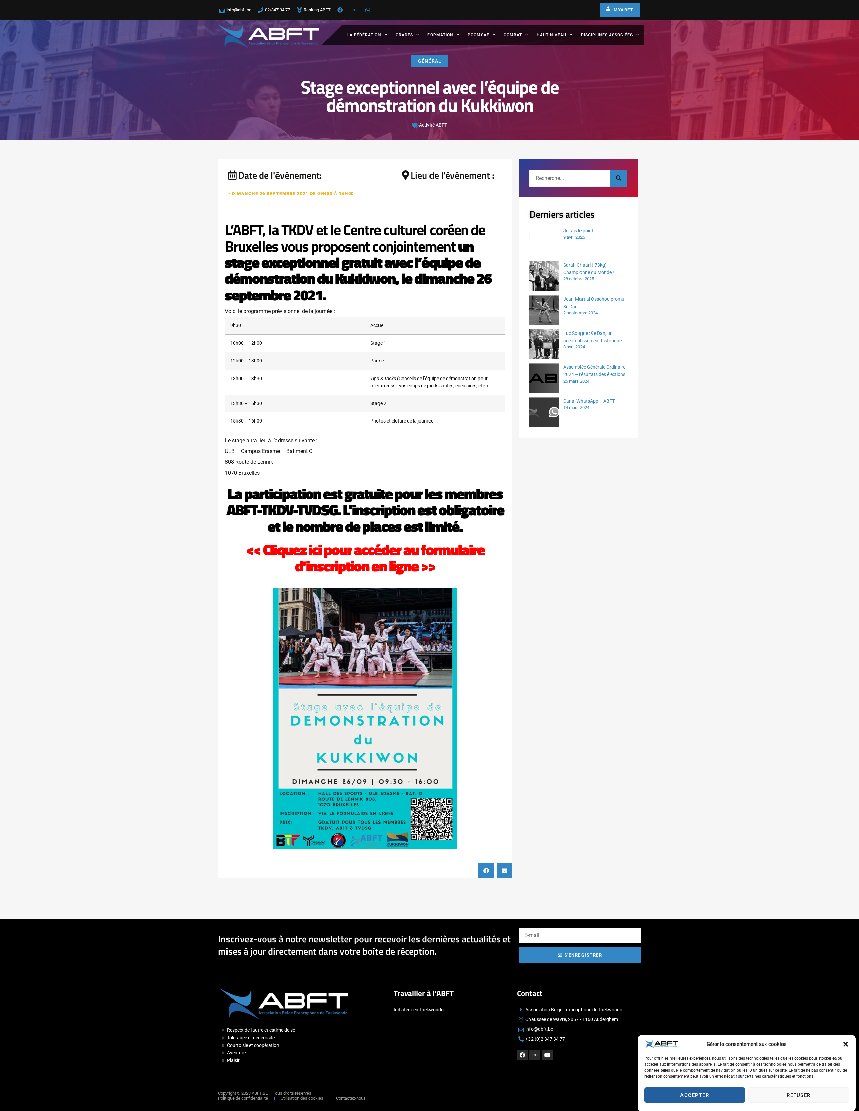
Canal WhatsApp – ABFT (589, 401)
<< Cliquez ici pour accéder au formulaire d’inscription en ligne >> (365, 557)
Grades (404, 35)
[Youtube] (547, 1055)
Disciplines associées (607, 35)
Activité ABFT (433, 125)
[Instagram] (534, 1055)
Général (429, 61)
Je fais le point (578, 230)
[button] (845, 1044)
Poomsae (478, 35)
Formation (440, 35)
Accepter (694, 1095)
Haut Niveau (551, 35)
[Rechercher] (618, 178)
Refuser (799, 1095)
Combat (513, 35)
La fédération (364, 35)
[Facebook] (522, 1055)
